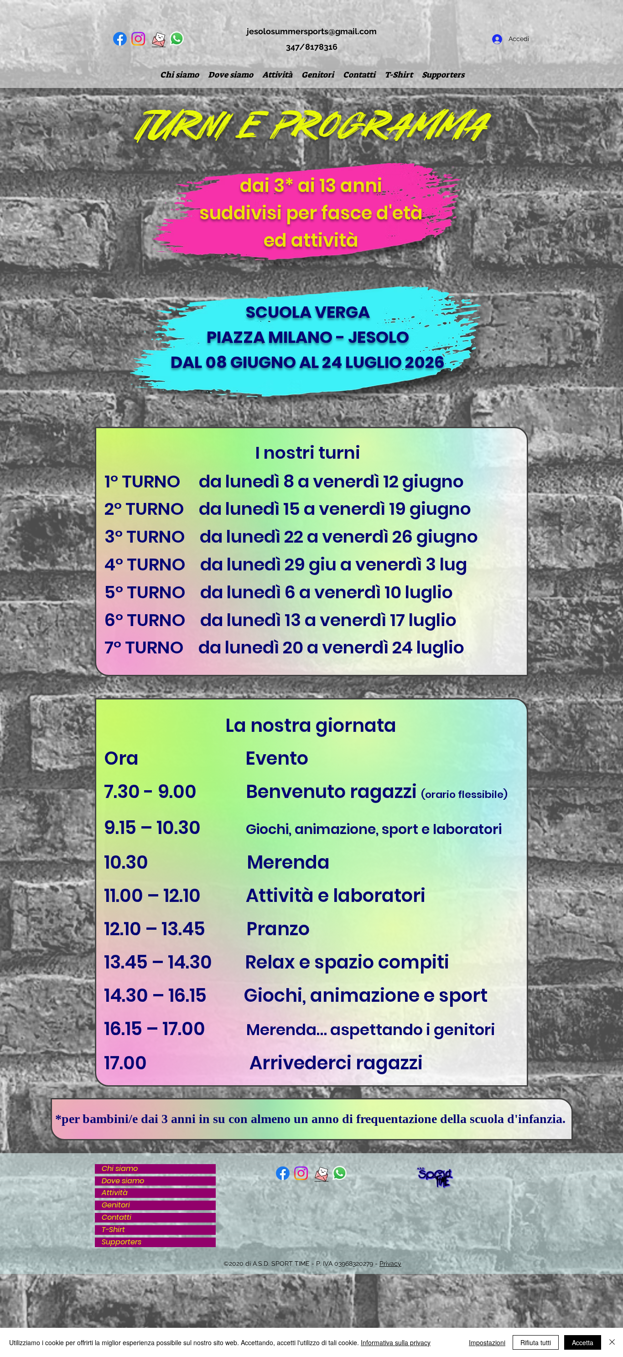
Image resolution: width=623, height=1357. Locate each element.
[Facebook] (120, 39)
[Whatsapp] (177, 38)
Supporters (121, 1242)
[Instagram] (138, 39)
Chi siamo (120, 1169)
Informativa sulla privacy (396, 1342)
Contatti (116, 1217)
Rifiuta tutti (535, 1342)
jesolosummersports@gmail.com (312, 31)
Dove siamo (123, 1181)
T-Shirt (113, 1230)
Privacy (390, 1263)
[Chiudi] (612, 1342)
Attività (115, 1193)
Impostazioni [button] (487, 1342)
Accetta (582, 1342)
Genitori (116, 1205)
